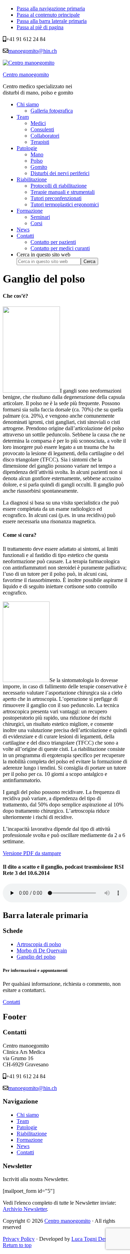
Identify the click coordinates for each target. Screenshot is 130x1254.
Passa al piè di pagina (40, 27)
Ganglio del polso (36, 957)
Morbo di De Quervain (42, 950)
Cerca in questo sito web (43, 254)
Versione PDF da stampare (32, 853)
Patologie (27, 1127)
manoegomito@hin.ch (32, 51)
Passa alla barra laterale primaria (52, 21)
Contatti (11, 1002)
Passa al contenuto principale (48, 15)
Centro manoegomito (26, 74)
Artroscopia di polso (39, 944)
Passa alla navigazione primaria (51, 8)
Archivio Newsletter (25, 1209)
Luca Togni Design (92, 1239)
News (23, 1146)
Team (23, 1121)
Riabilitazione (32, 1134)
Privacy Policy (19, 1239)
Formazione (30, 1140)
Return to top (17, 1245)
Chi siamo (28, 1115)
